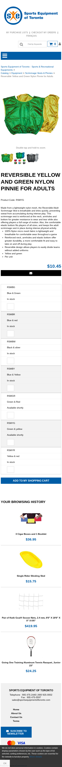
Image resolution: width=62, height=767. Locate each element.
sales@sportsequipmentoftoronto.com (31, 700)
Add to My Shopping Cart (31, 480)
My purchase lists (17, 32)
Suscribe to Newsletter (17, 732)
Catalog (5, 73)
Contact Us (16, 717)
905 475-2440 (29, 694)
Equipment (16, 73)
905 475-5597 (34, 697)
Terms (16, 721)
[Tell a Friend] (31, 273)
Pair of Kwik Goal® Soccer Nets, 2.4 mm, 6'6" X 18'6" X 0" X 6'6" (31, 619)
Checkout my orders (43, 32)
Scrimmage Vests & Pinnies (39, 73)
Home (16, 709)
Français (31, 36)
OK (5, 763)
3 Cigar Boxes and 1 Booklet (31, 534)
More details (36, 756)
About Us (16, 713)
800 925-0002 (45, 694)
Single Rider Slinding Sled (31, 576)
